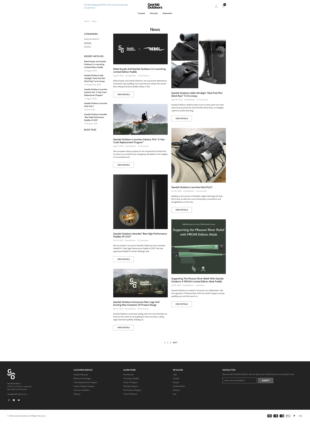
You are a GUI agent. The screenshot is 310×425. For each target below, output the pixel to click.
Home (86, 21)
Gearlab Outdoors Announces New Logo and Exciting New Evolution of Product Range (136, 303)
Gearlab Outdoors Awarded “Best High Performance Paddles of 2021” (140, 235)
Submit (265, 380)
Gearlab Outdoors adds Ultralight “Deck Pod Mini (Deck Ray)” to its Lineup (196, 94)
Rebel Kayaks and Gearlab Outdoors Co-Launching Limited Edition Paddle (139, 70)
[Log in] (216, 6)
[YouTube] (18, 400)
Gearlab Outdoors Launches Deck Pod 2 (191, 187)
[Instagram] (13, 400)
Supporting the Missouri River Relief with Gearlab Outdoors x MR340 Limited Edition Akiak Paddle (197, 280)
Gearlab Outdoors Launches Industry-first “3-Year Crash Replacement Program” (139, 141)
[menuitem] (97, 39)
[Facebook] (8, 400)
